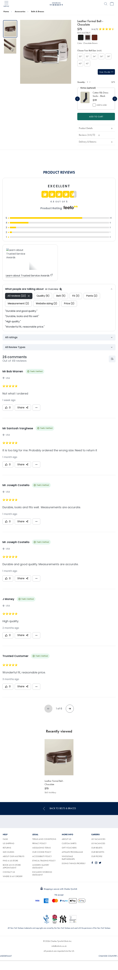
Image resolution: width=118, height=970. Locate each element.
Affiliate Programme (72, 852)
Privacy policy (39, 843)
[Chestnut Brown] (94, 37)
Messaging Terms (41, 847)
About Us (66, 839)
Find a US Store (10, 860)
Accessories (20, 11)
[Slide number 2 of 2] (10, 46)
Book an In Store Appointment (12, 866)
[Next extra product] (114, 99)
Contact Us (9, 872)
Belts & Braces (37, 11)
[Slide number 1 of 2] (10, 29)
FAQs (5, 839)
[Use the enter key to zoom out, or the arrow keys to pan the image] (63, 57)
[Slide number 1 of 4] (85, 97)
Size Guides (8, 852)
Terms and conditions (44, 839)
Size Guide (105, 71)
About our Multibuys (13, 856)
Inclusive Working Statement (42, 873)
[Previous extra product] (77, 99)
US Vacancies (98, 843)
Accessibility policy (42, 856)
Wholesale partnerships (68, 857)
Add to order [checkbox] (101, 104)
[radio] (80, 56)
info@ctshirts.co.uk (59, 946)
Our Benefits (97, 852)
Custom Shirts (69, 843)
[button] (101, 94)
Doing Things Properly (73, 863)
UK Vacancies (98, 839)
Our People (96, 856)
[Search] (106, 4)
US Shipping (8, 843)
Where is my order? (12, 876)
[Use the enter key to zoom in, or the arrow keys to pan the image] (63, 47)
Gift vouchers (69, 847)
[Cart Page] (112, 4)
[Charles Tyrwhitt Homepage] (56, 3)
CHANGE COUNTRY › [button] (108, 955)
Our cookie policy (41, 852)
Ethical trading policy (43, 860)
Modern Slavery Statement (40, 866)
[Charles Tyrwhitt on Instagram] (96, 862)
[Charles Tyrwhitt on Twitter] (100, 862)
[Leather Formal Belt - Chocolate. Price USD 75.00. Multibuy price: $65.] (59, 757)
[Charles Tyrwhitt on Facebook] (93, 862)
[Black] (80, 37)
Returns (7, 847)
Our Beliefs (96, 847)
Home (6, 11)
